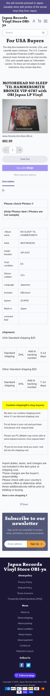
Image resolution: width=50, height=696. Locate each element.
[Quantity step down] (5, 150)
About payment (25, 640)
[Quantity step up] (19, 150)
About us (25, 612)
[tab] (10, 182)
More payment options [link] (25, 175)
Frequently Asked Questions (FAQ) (25, 599)
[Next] (45, 117)
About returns (25, 634)
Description (8, 181)
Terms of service (25, 593)
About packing (25, 623)
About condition (25, 629)
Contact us (25, 645)
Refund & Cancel (25, 651)
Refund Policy (25, 588)
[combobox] (21, 32)
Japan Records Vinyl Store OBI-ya (16, 21)
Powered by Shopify (26, 685)
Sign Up (34, 544)
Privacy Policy (25, 582)
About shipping (25, 618)
